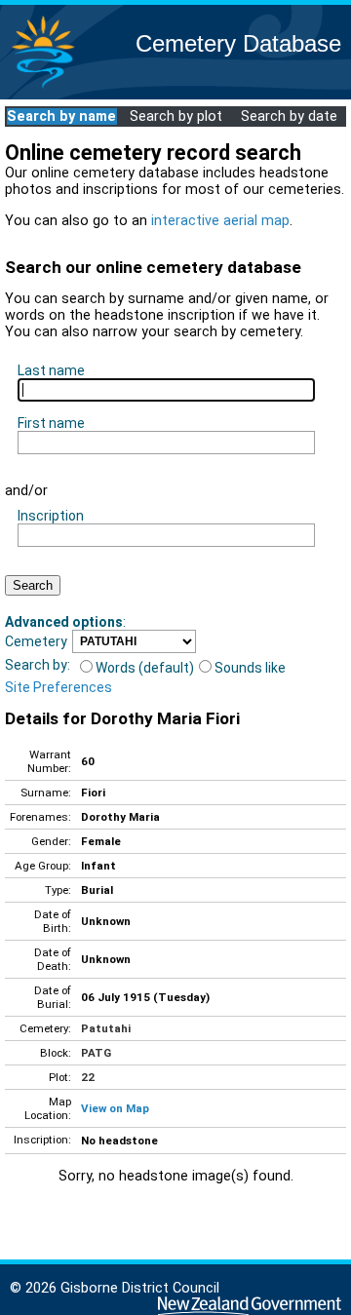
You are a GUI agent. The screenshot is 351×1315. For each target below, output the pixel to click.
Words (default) (145, 668)
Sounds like (250, 668)
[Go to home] (43, 87)
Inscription (51, 515)
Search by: (37, 665)
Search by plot (176, 116)
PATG (96, 1053)
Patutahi (106, 1028)
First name (51, 423)
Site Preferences (58, 687)
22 (88, 1077)
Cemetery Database (238, 43)
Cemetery (36, 641)
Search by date (289, 116)
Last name (51, 370)
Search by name (61, 116)
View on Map (115, 1108)
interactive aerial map (220, 221)
